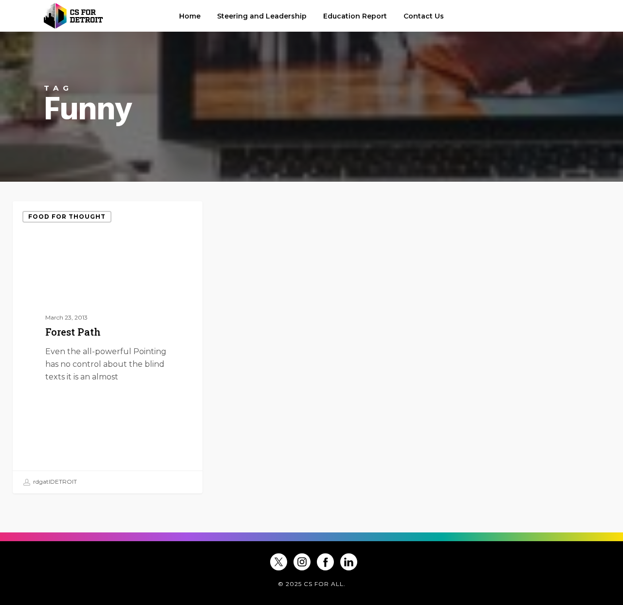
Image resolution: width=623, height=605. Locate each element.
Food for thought (67, 216)
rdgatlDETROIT (54, 481)
